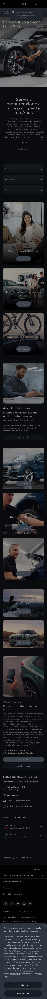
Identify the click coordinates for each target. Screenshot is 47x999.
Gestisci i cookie (23, 993)
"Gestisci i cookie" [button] (30, 942)
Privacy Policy (15, 974)
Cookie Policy (28, 971)
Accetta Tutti (23, 985)
